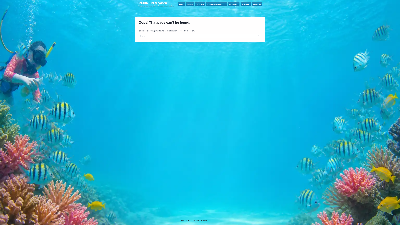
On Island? (245, 4)
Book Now (200, 4)
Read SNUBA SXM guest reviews (193, 220)
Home (181, 4)
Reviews (190, 4)
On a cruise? (233, 4)
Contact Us (257, 4)
